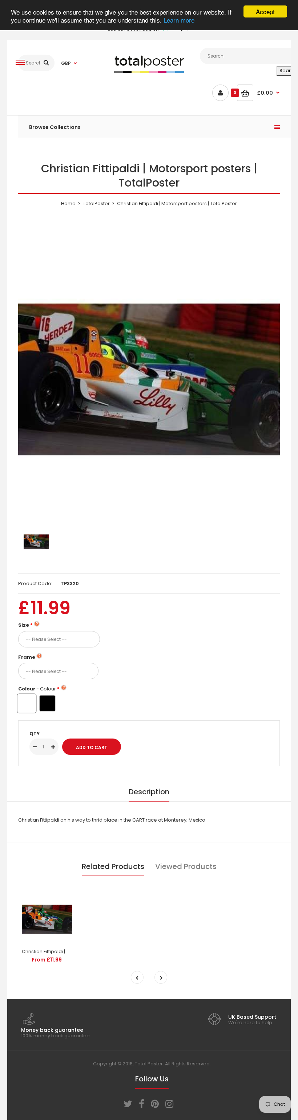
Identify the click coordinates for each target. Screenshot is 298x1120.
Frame (26, 657)
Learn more (179, 19)
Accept (265, 11)
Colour (37, 688)
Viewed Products (186, 866)
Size (23, 625)
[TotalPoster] (149, 71)
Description (149, 792)
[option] (149, 379)
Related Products (113, 866)
